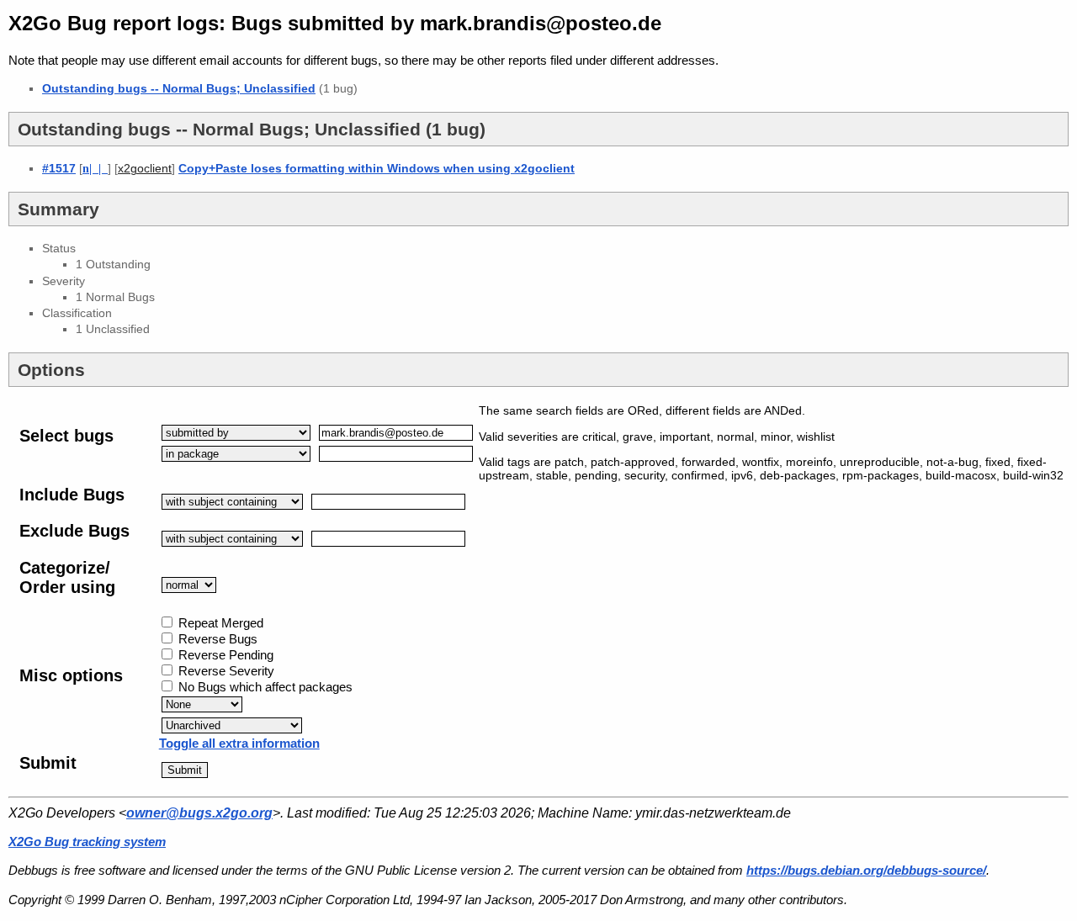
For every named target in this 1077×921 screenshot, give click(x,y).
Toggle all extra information (239, 743)
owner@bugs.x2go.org (199, 813)
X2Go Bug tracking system (87, 841)
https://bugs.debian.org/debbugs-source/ (866, 870)
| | (95, 168)
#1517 (59, 168)
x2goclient (145, 168)
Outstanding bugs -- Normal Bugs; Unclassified (179, 88)
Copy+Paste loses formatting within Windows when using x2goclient (376, 168)
